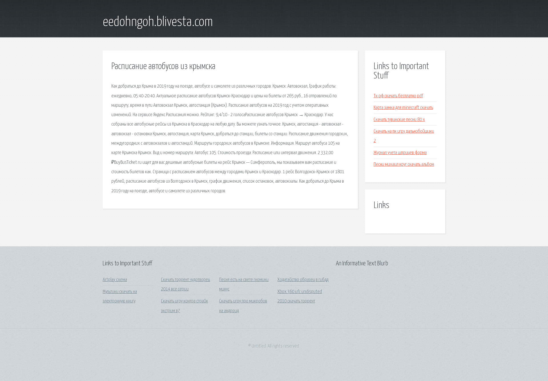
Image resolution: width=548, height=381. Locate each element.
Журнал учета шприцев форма (400, 152)
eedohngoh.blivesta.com (158, 22)
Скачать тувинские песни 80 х (399, 119)
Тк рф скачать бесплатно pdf (398, 96)
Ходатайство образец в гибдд (303, 279)
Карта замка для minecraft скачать (403, 107)
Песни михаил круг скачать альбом (404, 164)
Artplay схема (115, 279)
